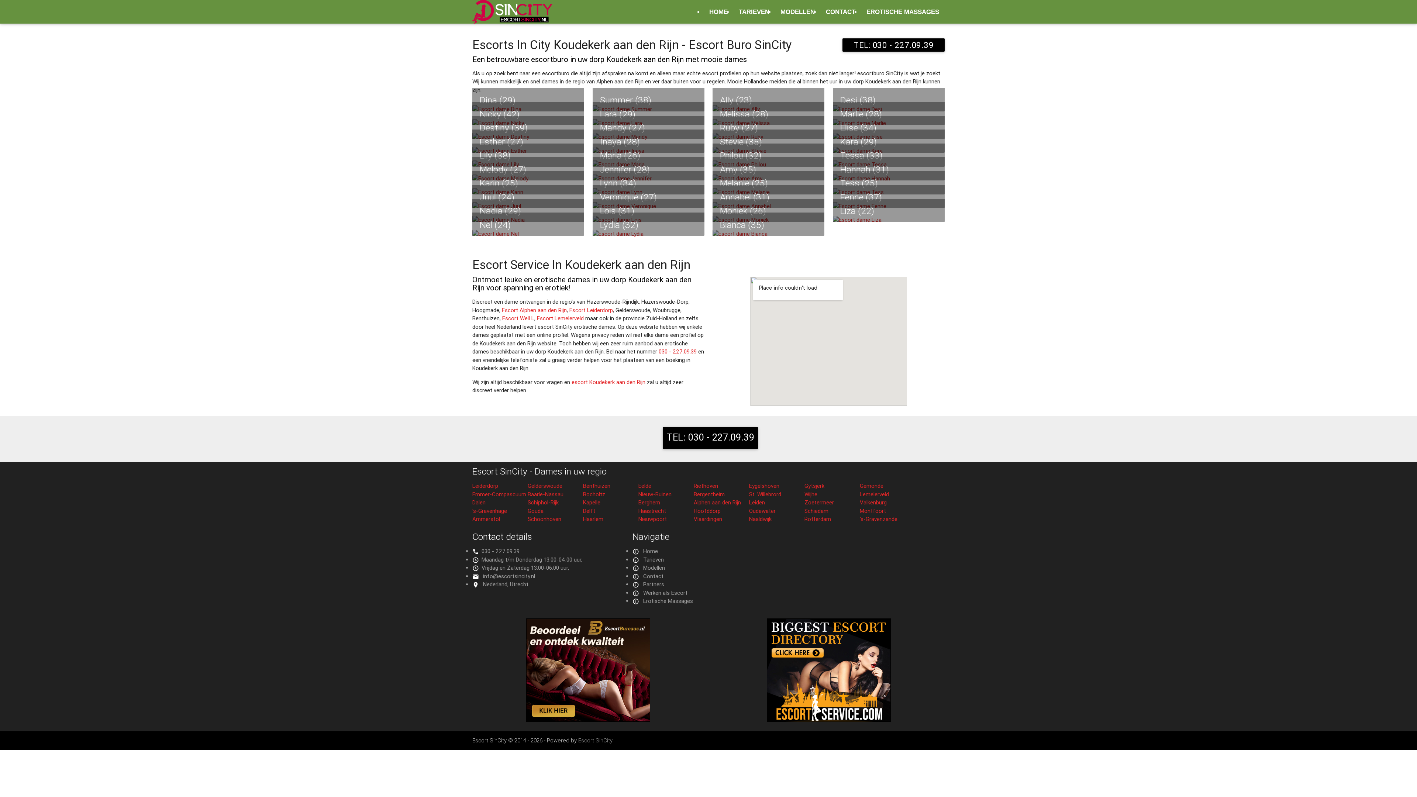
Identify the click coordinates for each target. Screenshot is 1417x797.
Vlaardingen (708, 518)
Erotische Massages (902, 11)
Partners (653, 584)
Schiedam (816, 510)
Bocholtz (594, 494)
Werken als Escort (665, 592)
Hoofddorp (707, 510)
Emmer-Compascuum (499, 494)
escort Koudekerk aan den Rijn (608, 382)
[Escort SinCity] (512, 16)
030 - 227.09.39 (678, 351)
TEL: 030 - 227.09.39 (894, 45)
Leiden (757, 502)
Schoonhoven (544, 518)
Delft (589, 510)
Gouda (536, 510)
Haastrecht (652, 510)
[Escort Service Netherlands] (829, 719)
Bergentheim (709, 494)
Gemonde (871, 485)
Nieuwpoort (652, 518)
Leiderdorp (485, 485)
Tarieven (754, 11)
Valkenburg (873, 502)
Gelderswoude (545, 485)
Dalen (479, 502)
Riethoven (706, 485)
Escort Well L (518, 318)
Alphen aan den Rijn (717, 502)
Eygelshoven (764, 485)
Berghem (649, 502)
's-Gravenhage (489, 510)
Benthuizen (596, 485)
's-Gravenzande (878, 518)
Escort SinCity (595, 740)
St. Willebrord (765, 494)
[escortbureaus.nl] (588, 719)
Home (718, 11)
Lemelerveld (874, 494)
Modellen (797, 11)
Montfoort (873, 510)
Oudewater (762, 510)
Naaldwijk (760, 518)
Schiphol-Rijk (543, 502)
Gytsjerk (814, 485)
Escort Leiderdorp (591, 310)
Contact (840, 11)
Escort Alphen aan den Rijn (534, 310)
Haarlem (593, 518)
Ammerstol (486, 518)
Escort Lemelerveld (560, 318)
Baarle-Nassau (545, 494)
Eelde (644, 485)
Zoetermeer (819, 502)
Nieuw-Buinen (655, 494)
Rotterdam (817, 518)
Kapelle (591, 502)
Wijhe (810, 494)
